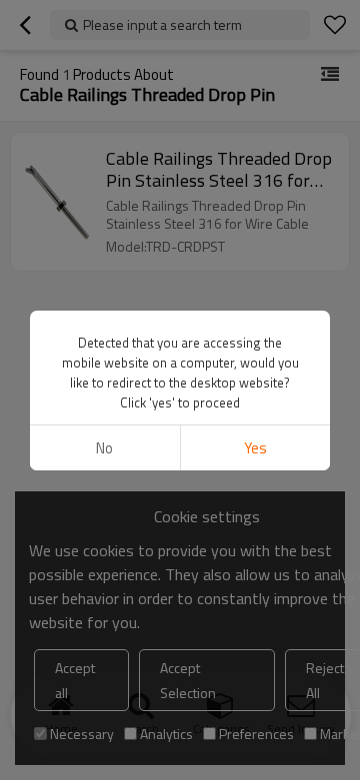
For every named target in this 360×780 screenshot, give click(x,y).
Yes (255, 447)
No (104, 447)
